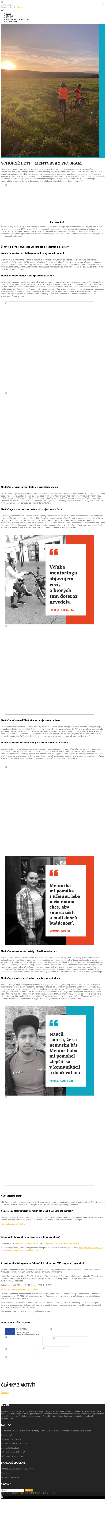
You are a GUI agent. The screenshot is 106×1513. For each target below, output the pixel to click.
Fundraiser (20, 1493)
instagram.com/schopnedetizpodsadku (23, 1250)
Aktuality (9, 17)
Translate (21, 7)
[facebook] (1, 1495)
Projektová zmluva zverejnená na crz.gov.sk (19, 1289)
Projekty (9, 15)
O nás (8, 13)
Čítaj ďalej (5, 1392)
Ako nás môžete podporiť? (17, 19)
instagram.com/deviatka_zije (91, 1248)
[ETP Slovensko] (2, 2)
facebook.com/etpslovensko (26, 1243)
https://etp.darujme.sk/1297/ (13, 1224)
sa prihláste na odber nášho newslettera (62, 1243)
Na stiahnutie (11, 21)
